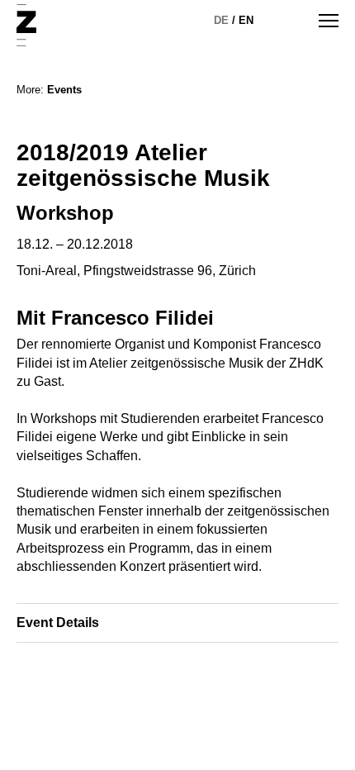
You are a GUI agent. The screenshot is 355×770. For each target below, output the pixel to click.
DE (221, 20)
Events (64, 89)
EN (246, 20)
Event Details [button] (58, 623)
